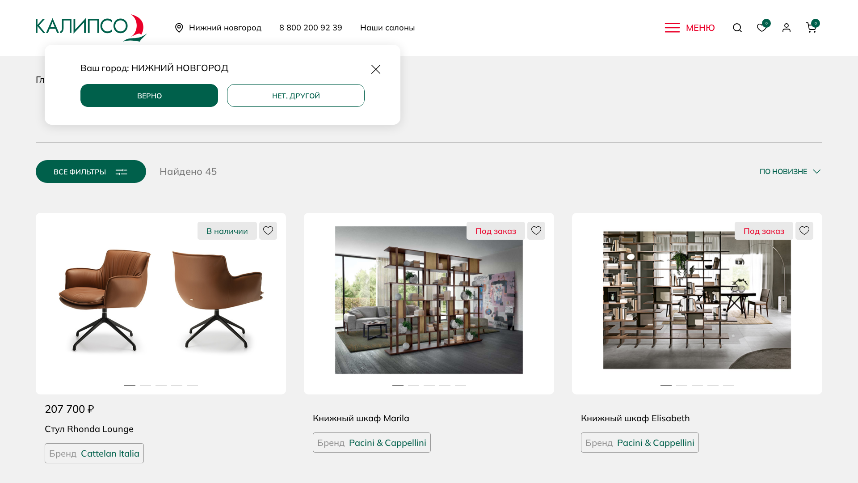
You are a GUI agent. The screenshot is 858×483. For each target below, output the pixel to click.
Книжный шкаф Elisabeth (635, 418)
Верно (149, 95)
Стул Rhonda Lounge (89, 428)
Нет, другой (296, 95)
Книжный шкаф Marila (361, 418)
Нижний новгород (225, 27)
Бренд (94, 453)
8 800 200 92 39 (310, 27)
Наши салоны (387, 27)
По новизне (783, 171)
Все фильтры (80, 171)
